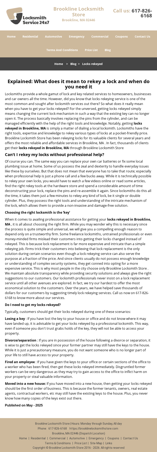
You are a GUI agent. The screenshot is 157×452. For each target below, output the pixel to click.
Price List (91, 50)
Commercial (99, 36)
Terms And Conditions (62, 50)
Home (11, 36)
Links (108, 443)
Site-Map (96, 443)
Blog (108, 50)
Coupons (121, 36)
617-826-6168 (142, 13)
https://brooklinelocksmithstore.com (94, 428)
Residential (30, 36)
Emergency (76, 36)
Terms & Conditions (58, 443)
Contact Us (142, 36)
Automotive (53, 36)
